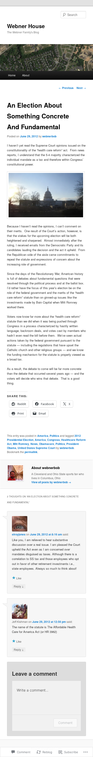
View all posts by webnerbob (51, 482)
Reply (19, 586)
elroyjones (19, 534)
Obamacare (46, 444)
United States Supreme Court (36, 448)
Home (12, 75)
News (34, 444)
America (42, 436)
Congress (53, 440)
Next (81, 88)
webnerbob (49, 136)
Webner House (26, 26)
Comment (65, 723)
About (25, 75)
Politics (54, 436)
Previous (66, 88)
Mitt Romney (21, 444)
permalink (31, 452)
